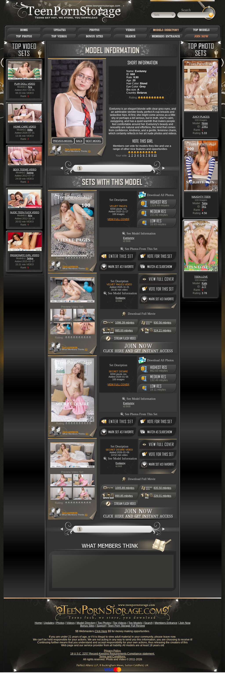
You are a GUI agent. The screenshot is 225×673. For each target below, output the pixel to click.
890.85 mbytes (124, 495)
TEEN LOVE (201, 276)
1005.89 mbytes (124, 487)
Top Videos (119, 622)
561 (204, 206)
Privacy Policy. (112, 650)
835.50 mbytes (162, 487)
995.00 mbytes (124, 330)
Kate (204, 283)
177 (204, 286)
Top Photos (104, 622)
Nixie (205, 123)
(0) (89, 151)
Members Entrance (166, 622)
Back (79, 141)
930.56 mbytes (162, 322)
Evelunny (128, 238)
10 (155, 155)
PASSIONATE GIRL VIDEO (24, 255)
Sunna (30, 172)
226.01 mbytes (162, 495)
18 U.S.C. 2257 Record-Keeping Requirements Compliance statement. (112, 653)
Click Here (101, 631)
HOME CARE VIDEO (24, 126)
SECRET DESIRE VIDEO (119, 449)
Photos (60, 622)
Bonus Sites (87, 625)
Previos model (63, 141)
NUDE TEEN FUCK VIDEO (24, 212)
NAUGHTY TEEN (201, 196)
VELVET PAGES (118, 206)
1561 (205, 126)
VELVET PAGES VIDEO (119, 284)
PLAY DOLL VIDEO (24, 83)
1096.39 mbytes (124, 322)
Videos (70, 622)
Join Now (185, 622)
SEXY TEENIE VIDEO (24, 169)
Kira (30, 86)
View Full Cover (118, 219)
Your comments (72, 149)
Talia (204, 203)
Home (38, 622)
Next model (93, 141)
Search (148, 622)
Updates (49, 622)
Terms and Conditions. (112, 656)
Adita (30, 129)
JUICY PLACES (200, 116)
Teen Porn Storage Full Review (126, 625)
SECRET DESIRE (118, 371)
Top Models (135, 622)
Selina (30, 258)
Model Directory (86, 622)
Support (101, 625)
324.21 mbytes (162, 330)
